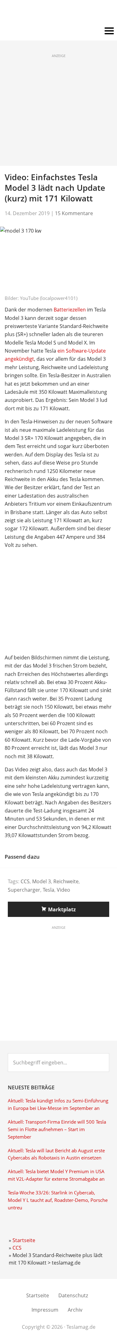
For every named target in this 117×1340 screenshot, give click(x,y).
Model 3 (41, 881)
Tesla (48, 889)
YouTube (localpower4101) (48, 298)
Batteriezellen (70, 309)
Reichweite (66, 881)
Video (63, 889)
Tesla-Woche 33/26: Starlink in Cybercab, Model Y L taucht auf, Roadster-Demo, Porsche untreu (58, 1200)
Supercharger (24, 889)
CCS (25, 881)
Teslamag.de (58, 13)
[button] (58, 31)
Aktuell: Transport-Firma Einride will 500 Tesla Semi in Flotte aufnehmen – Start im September (57, 1129)
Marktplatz (62, 909)
